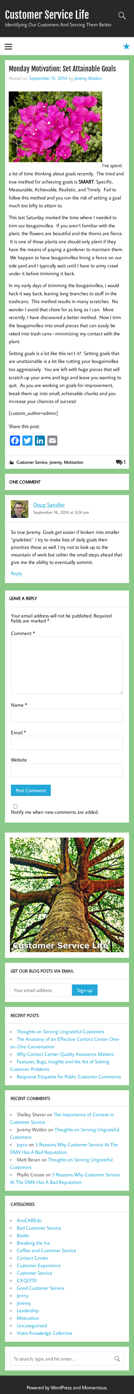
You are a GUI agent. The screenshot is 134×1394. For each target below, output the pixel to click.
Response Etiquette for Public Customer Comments (69, 1076)
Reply (16, 573)
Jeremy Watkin (88, 78)
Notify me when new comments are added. (54, 811)
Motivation (73, 462)
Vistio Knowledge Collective (44, 1333)
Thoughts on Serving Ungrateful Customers (60, 1031)
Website (19, 759)
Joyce (22, 1144)
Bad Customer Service (39, 1228)
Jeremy (56, 462)
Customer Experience (39, 1265)
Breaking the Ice (33, 1243)
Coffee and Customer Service (46, 1250)
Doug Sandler (49, 504)
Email (18, 732)
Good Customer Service (41, 1288)
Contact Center (32, 1258)
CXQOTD (27, 1280)
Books (23, 1235)
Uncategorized (32, 1325)
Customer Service (32, 462)
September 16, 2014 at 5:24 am (61, 512)
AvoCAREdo (29, 1220)
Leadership (28, 1310)
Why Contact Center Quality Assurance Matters (65, 1054)
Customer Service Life (47, 15)
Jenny (22, 1295)
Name (19, 704)
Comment (23, 633)
